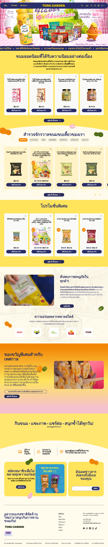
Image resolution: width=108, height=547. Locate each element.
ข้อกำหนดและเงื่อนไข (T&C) (34, 543)
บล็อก (60, 527)
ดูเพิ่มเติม (67, 306)
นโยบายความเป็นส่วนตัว (51, 543)
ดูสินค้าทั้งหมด (53, 120)
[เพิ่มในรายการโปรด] (25, 76)
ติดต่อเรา (62, 525)
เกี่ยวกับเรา (62, 522)
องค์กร (61, 530)
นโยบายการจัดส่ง (66, 543)
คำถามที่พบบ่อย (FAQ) (98, 543)
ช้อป (60, 517)
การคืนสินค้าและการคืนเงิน (81, 543)
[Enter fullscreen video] (29, 290)
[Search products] (82, 6)
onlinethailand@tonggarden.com (92, 523)
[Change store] (99, 6)
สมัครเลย (21, 487)
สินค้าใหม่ (62, 519)
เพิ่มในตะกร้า (16, 110)
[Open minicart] (95, 6)
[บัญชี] (92, 5)
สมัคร (96, 488)
